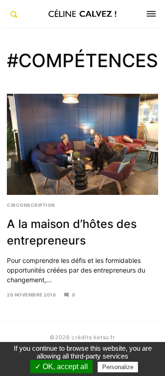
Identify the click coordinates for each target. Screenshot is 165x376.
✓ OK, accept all (61, 366)
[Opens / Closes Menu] (151, 14)
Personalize (117, 367)
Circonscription (31, 205)
